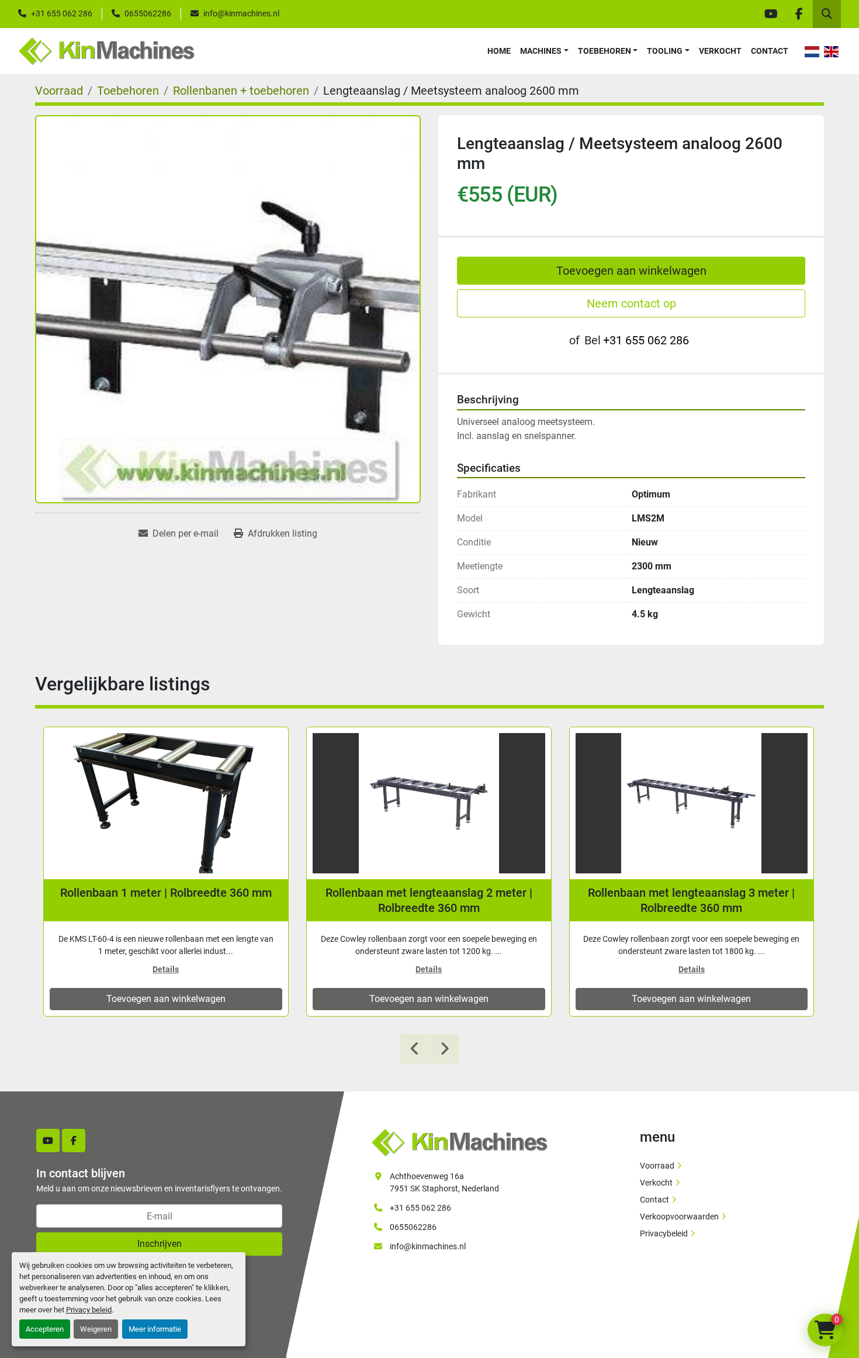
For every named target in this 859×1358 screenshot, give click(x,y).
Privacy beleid (89, 1309)
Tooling (665, 51)
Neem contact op (631, 303)
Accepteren (45, 1329)
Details (166, 969)
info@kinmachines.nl (241, 13)
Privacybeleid (664, 1233)
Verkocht (720, 51)
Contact (769, 51)
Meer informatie (155, 1329)
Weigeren (96, 1329)
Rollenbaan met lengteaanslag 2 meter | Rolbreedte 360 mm (428, 900)
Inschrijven (159, 1243)
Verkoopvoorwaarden (679, 1216)
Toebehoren (604, 51)
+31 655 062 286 (61, 13)
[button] (544, 51)
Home (499, 51)
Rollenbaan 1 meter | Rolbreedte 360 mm (166, 893)
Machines (541, 51)
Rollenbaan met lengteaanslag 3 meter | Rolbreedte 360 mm (691, 900)
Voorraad (657, 1165)
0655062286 (147, 13)
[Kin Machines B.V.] (459, 1141)
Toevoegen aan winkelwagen (631, 271)
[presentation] (415, 1048)
